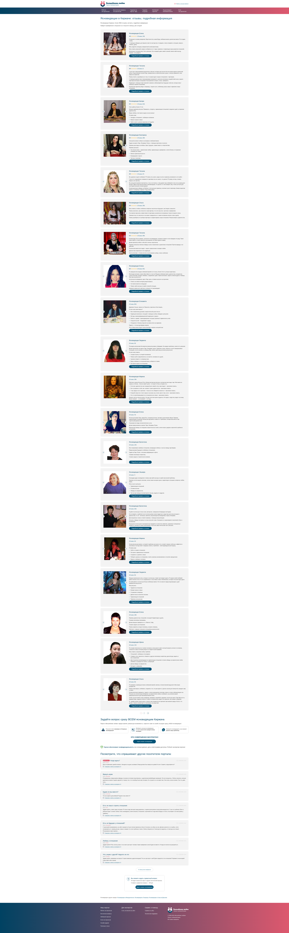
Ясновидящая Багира (136, 101)
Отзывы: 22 (132, 541)
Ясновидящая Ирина (136, 642)
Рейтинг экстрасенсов (105, 10)
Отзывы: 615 (141, 104)
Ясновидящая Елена (136, 33)
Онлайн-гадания (104, 923)
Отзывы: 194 (141, 36)
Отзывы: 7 (132, 475)
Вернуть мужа (108, 774)
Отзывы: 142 (132, 645)
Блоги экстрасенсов (105, 919)
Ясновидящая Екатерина (138, 135)
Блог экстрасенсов (182, 10)
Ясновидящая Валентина (138, 442)
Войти (183, 3)
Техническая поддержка (151, 913)
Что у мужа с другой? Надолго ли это (116, 854)
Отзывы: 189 (141, 137)
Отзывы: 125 (132, 444)
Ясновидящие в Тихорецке (142, 897)
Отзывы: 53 (132, 575)
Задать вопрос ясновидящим (144, 741)
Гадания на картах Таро (133, 10)
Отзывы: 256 (132, 379)
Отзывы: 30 (132, 343)
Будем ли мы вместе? (110, 792)
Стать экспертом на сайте (128, 910)
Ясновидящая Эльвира (137, 472)
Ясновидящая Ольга (136, 203)
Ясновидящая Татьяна (137, 66)
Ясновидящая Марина (137, 376)
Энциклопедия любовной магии (168, 10)
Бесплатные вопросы (106, 913)
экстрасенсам (119, 10)
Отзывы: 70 (132, 414)
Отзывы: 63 (132, 681)
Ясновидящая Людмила (137, 340)
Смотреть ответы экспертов (112, 766)
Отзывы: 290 (141, 205)
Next (126, 44)
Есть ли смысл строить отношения (115, 805)
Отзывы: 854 (132, 304)
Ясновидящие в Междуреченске (125, 897)
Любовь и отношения (110, 841)
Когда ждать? (115, 760)
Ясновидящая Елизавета (138, 301)
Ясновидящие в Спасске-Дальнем (158, 897)
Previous (103, 44)
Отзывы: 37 (141, 174)
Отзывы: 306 (141, 235)
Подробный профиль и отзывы (140, 55)
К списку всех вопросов (144, 869)
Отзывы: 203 (132, 508)
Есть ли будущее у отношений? (114, 823)
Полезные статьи (105, 926)
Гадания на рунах (145, 10)
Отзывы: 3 (140, 68)
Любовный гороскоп (155, 10)
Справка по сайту (149, 910)
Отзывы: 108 (132, 615)
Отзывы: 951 (141, 268)
